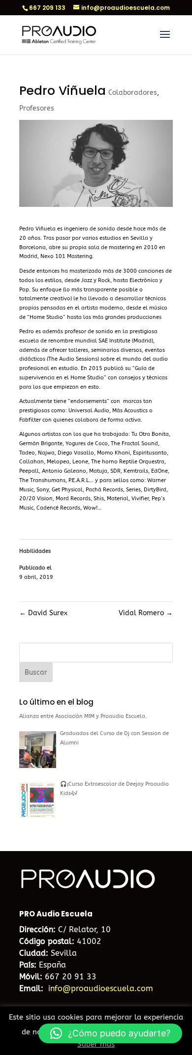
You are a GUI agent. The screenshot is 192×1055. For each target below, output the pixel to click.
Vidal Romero (146, 613)
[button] (110, 1033)
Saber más (96, 1044)
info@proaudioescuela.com (100, 988)
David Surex (43, 613)
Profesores (36, 108)
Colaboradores (132, 92)
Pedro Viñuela (37, 229)
